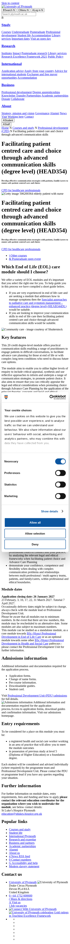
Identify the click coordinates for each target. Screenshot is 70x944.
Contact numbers (20, 859)
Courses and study (23, 127)
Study (6, 25)
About (6, 106)
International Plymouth (22, 836)
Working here (16, 116)
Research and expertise (22, 839)
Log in (37, 10)
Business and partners (22, 842)
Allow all (35, 522)
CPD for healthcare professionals (20, 190)
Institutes (6, 53)
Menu (23, 10)
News (63, 113)
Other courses (18, 255)
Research (8, 46)
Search (9, 10)
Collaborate (17, 98)
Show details (49, 511)
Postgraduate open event (25, 258)
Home (5, 127)
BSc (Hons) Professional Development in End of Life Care (28, 635)
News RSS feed (19, 856)
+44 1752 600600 (20, 895)
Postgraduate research (34, 53)
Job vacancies (18, 905)
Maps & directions (20, 899)
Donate (5, 98)
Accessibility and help (23, 863)
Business (7, 85)
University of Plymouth (23, 882)
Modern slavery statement (24, 866)
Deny (35, 544)
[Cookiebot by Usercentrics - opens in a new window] (50, 397)
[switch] (60, 473)
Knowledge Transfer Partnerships (21, 95)
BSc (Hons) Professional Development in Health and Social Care (32, 642)
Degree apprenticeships (46, 92)
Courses (6, 32)
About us (14, 853)
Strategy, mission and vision (17, 113)
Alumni (54, 113)
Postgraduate (37, 32)
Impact (17, 53)
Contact (29, 116)
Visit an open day (40, 38)
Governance (42, 113)
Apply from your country (39, 71)
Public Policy (55, 56)
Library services (57, 53)
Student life (24, 35)
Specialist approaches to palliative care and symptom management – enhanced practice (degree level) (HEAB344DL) (38, 303)
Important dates (21, 38)
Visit (4, 116)
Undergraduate (20, 32)
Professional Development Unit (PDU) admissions (37, 695)
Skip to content (10, 3)
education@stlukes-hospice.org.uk (21, 813)
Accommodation (41, 35)
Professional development (16, 92)
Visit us (15, 902)
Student (8, 120)
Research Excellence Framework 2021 (24, 56)
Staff (6, 124)
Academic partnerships (54, 95)
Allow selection (35, 533)
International (11, 64)
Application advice (12, 71)
